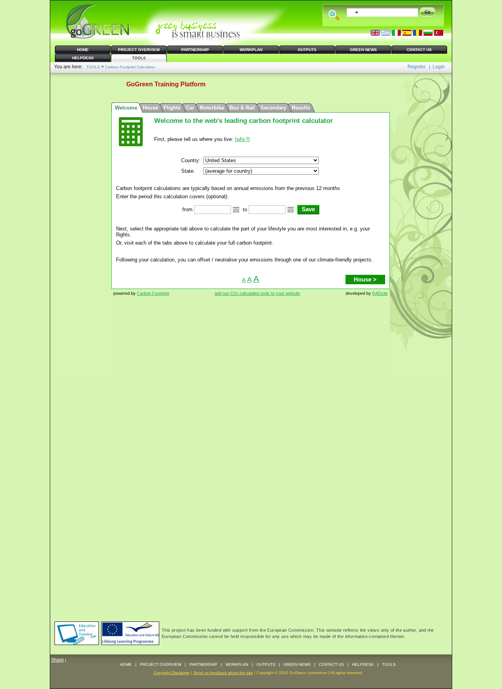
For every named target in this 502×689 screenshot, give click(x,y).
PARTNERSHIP (203, 664)
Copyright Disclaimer (171, 673)
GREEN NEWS (297, 664)
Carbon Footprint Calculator (130, 67)
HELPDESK (363, 664)
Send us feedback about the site (223, 673)
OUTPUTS (265, 664)
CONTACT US (331, 664)
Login (439, 66)
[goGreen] (98, 37)
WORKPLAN (237, 664)
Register (416, 66)
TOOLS (93, 67)
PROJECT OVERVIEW (160, 664)
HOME (126, 664)
